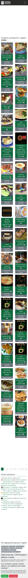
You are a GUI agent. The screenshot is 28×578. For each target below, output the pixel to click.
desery (4, 548)
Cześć (18, 478)
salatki (13, 550)
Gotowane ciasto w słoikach (21, 78)
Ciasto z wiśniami (20, 56)
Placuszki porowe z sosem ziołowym (7, 394)
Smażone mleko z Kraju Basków (21, 221)
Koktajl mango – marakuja (6, 337)
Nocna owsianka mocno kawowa (7, 57)
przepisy (20, 546)
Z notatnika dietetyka (7, 365)
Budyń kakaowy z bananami (7, 177)
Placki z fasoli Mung (7, 107)
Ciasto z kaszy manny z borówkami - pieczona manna (7, 82)
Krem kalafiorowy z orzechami (21, 124)
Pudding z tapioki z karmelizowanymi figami (21, 431)
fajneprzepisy (7, 480)
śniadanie (5, 550)
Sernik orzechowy (21, 312)
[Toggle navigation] (25, 2)
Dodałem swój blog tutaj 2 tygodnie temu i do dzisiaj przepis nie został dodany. (13, 483)
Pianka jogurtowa (7, 245)
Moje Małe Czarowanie (7, 62)
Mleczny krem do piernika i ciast (21, 266)
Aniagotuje (6, 502)
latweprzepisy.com (8, 481)
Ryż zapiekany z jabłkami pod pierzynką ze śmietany (7, 419)
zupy (12, 548)
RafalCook (21, 159)
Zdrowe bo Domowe (9, 504)
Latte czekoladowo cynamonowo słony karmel (20, 359)
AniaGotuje (17, 502)
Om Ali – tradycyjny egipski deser (21, 290)
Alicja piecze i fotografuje (10, 487)
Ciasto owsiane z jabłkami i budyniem (21, 381)
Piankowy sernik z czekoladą (7, 198)
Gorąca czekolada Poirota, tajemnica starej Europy (7, 222)
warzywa (16, 551)
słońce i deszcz (7, 491)
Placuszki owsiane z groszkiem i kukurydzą (7, 359)
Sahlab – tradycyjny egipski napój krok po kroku (7, 314)
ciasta (12, 546)
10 (26, 469)
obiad (4, 546)
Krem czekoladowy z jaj (21, 197)
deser (19, 548)
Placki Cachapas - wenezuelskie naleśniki (21, 100)
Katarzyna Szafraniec (9, 507)
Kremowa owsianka (20, 175)
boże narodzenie (6, 551)
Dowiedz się (4, 572)
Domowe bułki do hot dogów (7, 372)
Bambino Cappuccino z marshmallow (21, 335)
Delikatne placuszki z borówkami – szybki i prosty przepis (21, 407)
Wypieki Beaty (7, 478)
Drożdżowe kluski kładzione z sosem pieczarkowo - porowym (6, 152)
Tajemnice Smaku (7, 377)
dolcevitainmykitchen (21, 225)
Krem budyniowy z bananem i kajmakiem (21, 243)
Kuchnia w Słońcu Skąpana (21, 271)
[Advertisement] (14, 21)
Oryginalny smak (7, 340)
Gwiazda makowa (6, 267)
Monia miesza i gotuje (7, 132)
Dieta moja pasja (7, 424)
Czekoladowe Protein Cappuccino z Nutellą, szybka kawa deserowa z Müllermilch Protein (21, 151)
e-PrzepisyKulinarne (21, 413)
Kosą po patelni (7, 498)
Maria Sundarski (7, 494)
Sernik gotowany (7, 128)
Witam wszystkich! (21, 480)
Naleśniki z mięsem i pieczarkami (6, 289)
